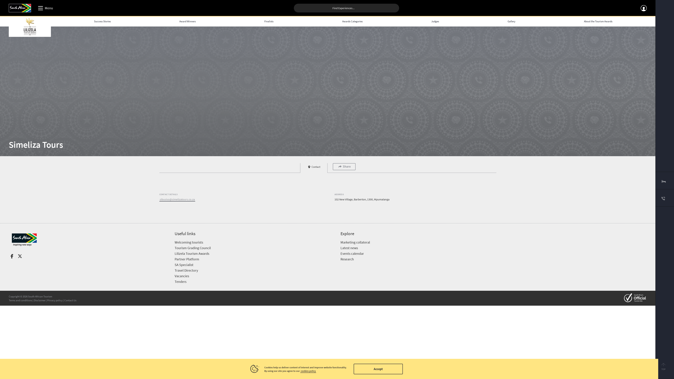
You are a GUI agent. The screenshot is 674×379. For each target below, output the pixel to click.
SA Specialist (184, 264)
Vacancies (182, 276)
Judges (435, 21)
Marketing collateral (355, 242)
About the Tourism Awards (598, 21)
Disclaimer (39, 300)
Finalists (268, 21)
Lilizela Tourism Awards (192, 253)
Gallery (511, 21)
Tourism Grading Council (193, 248)
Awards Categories (352, 21)
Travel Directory (186, 270)
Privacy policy (54, 300)
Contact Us (70, 300)
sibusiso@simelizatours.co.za (177, 199)
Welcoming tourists (189, 242)
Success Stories (102, 21)
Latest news (349, 248)
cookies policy (308, 371)
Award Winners (187, 21)
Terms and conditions (20, 300)
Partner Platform (187, 259)
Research (347, 259)
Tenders (180, 281)
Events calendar (352, 253)
